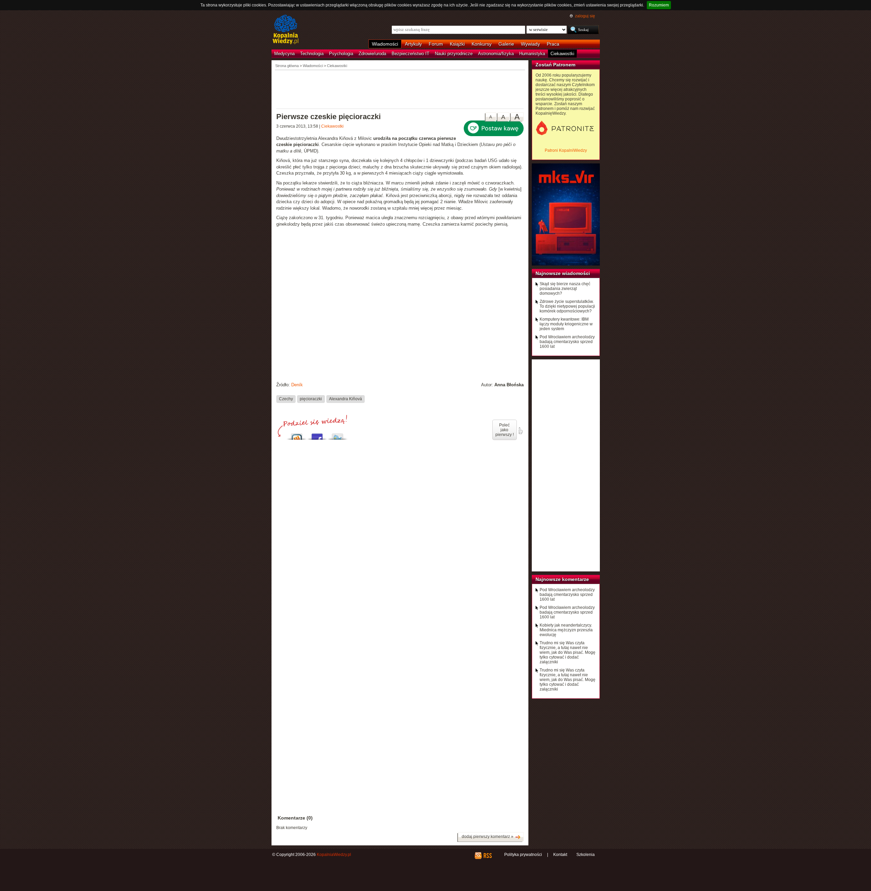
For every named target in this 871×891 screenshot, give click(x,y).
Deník (297, 384)
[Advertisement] (400, 89)
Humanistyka (532, 53)
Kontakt (560, 854)
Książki (457, 44)
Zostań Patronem (555, 64)
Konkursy (482, 44)
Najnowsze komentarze (562, 579)
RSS (487, 855)
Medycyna (284, 53)
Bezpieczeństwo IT (410, 53)
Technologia (312, 53)
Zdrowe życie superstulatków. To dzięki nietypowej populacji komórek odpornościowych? (567, 306)
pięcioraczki (311, 398)
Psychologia (341, 53)
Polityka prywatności (523, 854)
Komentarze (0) (295, 818)
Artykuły (413, 44)
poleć (520, 431)
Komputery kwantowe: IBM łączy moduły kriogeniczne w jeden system (566, 324)
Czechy (286, 398)
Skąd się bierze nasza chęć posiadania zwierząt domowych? (565, 288)
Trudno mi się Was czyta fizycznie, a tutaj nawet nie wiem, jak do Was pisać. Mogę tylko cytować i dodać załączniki (567, 652)
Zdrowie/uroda (372, 53)
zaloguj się (585, 16)
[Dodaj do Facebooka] (317, 435)
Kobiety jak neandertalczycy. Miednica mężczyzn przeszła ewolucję (566, 630)
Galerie (506, 44)
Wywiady (530, 44)
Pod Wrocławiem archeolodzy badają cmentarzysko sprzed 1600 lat (567, 342)
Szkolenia (585, 854)
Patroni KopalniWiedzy (566, 150)
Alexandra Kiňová (345, 398)
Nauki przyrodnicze (454, 53)
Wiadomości (385, 44)
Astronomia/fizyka (496, 53)
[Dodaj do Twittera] (337, 435)
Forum (436, 44)
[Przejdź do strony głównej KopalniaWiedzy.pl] (286, 30)
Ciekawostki (562, 53)
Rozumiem (659, 5)
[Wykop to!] (296, 435)
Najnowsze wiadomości (563, 273)
